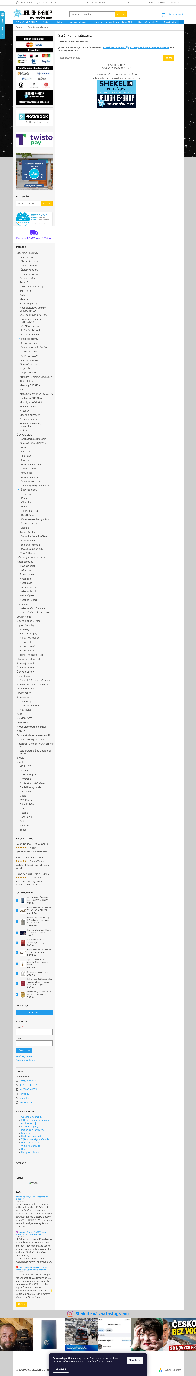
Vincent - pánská (29, 477)
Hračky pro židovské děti (29, 659)
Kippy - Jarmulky (25, 625)
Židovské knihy (24, 697)
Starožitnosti (23, 676)
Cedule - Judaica (28, 419)
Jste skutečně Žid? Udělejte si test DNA (35, 752)
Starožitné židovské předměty (35, 680)
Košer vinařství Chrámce (32, 608)
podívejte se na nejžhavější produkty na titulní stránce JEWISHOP (136, 47)
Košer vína (22, 604)
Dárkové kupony (25, 688)
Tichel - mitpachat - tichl (32, 655)
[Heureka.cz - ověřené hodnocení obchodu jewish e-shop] (34, 219)
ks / (34, 1012)
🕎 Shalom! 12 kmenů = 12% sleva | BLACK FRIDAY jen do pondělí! (31, 1233)
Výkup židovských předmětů (31, 727)
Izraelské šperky (29, 339)
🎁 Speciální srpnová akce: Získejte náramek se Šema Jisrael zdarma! (32, 1268)
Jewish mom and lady (32, 549)
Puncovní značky (30, 1142)
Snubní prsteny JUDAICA (34, 347)
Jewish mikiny (24, 693)
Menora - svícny (29, 265)
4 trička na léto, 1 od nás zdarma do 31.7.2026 (32, 1198)
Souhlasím (135, 1360)
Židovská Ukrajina (30, 523)
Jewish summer (29, 540)
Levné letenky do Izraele (32, 739)
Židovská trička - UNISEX (33, 443)
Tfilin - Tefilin (26, 381)
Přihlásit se (24, 1050)
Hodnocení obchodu (31, 1136)
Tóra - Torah (26, 282)
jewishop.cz (26, 1102)
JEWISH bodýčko (29, 553)
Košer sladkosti (28, 591)
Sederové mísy (27, 278)
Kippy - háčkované (29, 638)
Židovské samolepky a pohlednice (31, 425)
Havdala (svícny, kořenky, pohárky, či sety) (33, 309)
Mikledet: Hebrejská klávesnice (36, 377)
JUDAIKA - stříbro (30, 334)
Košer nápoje (27, 595)
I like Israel (26, 456)
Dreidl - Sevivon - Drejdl (32, 286)
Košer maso (26, 583)
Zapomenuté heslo (25, 1060)
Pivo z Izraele (27, 574)
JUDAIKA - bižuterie (31, 330)
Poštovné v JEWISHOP (33, 1130)
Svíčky (23, 430)
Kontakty (25, 1133)
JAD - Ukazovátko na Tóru (33, 315)
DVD (19, 714)
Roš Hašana (27, 515)
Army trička (26, 473)
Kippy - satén (26, 642)
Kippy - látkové (27, 646)
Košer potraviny (25, 562)
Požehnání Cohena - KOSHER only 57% (35, 745)
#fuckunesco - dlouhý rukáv (35, 519)
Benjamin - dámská (30, 545)
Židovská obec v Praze (28, 621)
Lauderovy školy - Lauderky (35, 485)
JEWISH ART (24, 722)
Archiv (21, 1304)
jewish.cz (24, 1094)
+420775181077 (28, 1085)
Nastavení (60, 1369)
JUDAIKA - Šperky (29, 326)
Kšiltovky (24, 629)
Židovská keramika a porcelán (32, 684)
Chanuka (26, 502)
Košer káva (25, 570)
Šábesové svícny (29, 270)
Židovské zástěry (25, 672)
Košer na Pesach (29, 600)
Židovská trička (24, 434)
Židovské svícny (28, 257)
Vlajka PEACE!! (29, 372)
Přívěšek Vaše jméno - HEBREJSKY (31, 320)
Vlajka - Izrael (27, 368)
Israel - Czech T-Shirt (31, 464)
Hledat (120, 14)
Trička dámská (27, 532)
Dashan (25, 528)
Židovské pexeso (28, 364)
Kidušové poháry (28, 303)
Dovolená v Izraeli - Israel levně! (33, 735)
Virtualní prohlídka (30, 1146)
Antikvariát (25, 710)
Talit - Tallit (25, 291)
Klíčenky (24, 411)
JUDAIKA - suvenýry (27, 253)
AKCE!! (21, 731)
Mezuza (24, 299)
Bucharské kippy (28, 633)
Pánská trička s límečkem (33, 439)
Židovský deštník (25, 663)
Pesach (25, 506)
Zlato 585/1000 (29, 351)
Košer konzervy (28, 587)
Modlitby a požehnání (31, 402)
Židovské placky (25, 667)
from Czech (26, 451)
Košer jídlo (25, 578)
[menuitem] (26, 22)
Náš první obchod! (30, 1152)
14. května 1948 (29, 511)
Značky (21, 762)
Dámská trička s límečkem (34, 536)
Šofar (22, 295)
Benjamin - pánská (30, 481)
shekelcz (24, 1098)
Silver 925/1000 (29, 356)
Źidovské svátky (29, 490)
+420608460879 (28, 1089)
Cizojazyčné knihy (29, 705)
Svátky (20, 758)
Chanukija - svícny (30, 261)
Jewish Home (24, 616)
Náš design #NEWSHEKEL (31, 557)
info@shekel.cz (28, 1080)
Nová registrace (24, 1056)
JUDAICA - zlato (29, 343)
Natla (22, 389)
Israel (23, 447)
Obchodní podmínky (95, 3)
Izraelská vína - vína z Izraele (35, 612)
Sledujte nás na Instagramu (102, 1313)
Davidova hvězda (30, 468)
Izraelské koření (28, 566)
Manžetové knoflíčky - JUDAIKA (36, 394)
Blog (23, 1149)
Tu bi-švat (26, 494)
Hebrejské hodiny (29, 274)
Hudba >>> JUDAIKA (31, 398)
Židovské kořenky (29, 360)
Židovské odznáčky (30, 415)
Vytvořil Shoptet (173, 1370)
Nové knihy (25, 701)
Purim (24, 498)
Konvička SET (24, 718)
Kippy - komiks (27, 650)
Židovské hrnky (28, 406)
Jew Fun (25, 460)
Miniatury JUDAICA (30, 385)
